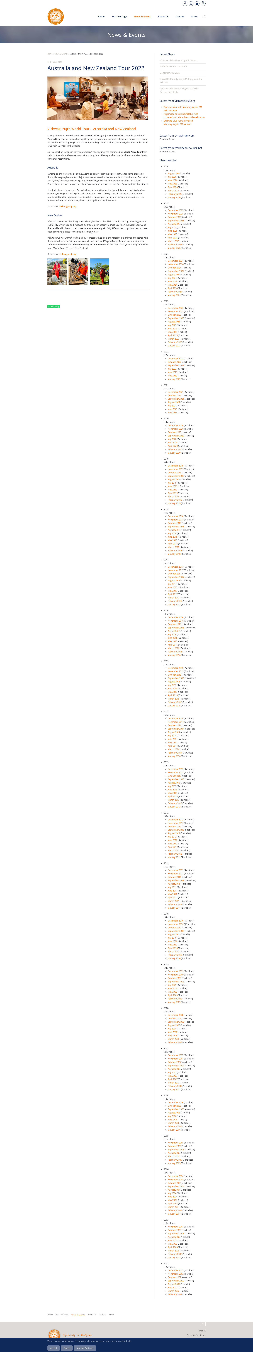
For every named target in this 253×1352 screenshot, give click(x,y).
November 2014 (176, 721)
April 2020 (173, 445)
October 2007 (175, 1062)
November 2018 (176, 519)
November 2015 (176, 671)
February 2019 (175, 499)
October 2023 (175, 314)
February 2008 (175, 1042)
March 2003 (174, 1250)
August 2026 (174, 173)
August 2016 (174, 631)
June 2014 (173, 739)
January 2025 (174, 247)
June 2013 (173, 789)
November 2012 (176, 823)
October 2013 (175, 775)
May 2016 (173, 641)
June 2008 (173, 1032)
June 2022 (173, 372)
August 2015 (174, 681)
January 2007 (174, 1089)
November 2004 (176, 1179)
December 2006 (176, 1102)
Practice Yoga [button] (119, 16)
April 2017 (173, 594)
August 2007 (174, 1068)
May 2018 (173, 540)
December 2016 (176, 617)
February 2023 (175, 342)
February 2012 (175, 853)
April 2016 (173, 644)
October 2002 (175, 1277)
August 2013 (174, 782)
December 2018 (176, 516)
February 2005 (175, 1159)
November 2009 (176, 974)
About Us (92, 1314)
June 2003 (173, 1240)
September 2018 (176, 526)
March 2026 (174, 190)
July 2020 (172, 439)
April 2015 (173, 695)
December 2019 (176, 465)
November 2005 (176, 1142)
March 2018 (174, 547)
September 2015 (176, 678)
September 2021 (176, 398)
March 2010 (174, 951)
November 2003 (176, 1226)
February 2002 (175, 1294)
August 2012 (174, 833)
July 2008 (172, 1028)
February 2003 (175, 1254)
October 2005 (175, 1146)
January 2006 (174, 1129)
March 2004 (174, 1206)
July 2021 (172, 405)
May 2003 (173, 1243)
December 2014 (176, 718)
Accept (53, 1348)
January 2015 (174, 705)
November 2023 (176, 311)
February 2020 (175, 449)
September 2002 (176, 1280)
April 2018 (173, 543)
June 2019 (173, 486)
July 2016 (172, 634)
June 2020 (173, 442)
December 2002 (176, 1270)
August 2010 (174, 934)
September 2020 (176, 435)
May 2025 (173, 234)
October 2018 (175, 523)
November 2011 (176, 873)
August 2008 (174, 1025)
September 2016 (176, 627)
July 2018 (172, 533)
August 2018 (174, 529)
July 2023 (172, 325)
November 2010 (176, 924)
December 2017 (176, 566)
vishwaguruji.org (67, 206)
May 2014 (173, 742)
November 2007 (176, 1058)
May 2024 (173, 284)
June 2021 (173, 409)
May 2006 (173, 1119)
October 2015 (175, 674)
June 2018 (173, 536)
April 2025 (173, 237)
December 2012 (176, 819)
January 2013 (174, 806)
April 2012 (173, 847)
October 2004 (175, 1183)
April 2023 (173, 335)
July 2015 (172, 685)
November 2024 (176, 264)
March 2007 (174, 1082)
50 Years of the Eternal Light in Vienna (178, 60)
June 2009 (173, 988)
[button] (204, 16)
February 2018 (175, 550)
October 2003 (175, 1230)
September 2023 (176, 318)
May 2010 (173, 944)
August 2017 (174, 580)
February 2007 (175, 1086)
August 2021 (174, 402)
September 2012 (176, 829)
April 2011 (173, 897)
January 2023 (174, 345)
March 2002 (174, 1290)
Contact (102, 1314)
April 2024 (173, 288)
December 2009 (176, 971)
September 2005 (176, 1149)
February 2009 (175, 998)
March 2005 (174, 1156)
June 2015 (173, 688)
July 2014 (172, 735)
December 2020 (176, 425)
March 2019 (174, 496)
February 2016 (175, 651)
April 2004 (173, 1203)
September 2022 (176, 365)
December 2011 (176, 870)
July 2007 (172, 1072)
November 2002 (176, 1273)
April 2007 (173, 1079)
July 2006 (172, 1116)
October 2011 (175, 877)
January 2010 (174, 958)
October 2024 (175, 267)
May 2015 (173, 691)
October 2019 (175, 472)
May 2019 (173, 489)
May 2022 (173, 375)
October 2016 (175, 624)
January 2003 (174, 1257)
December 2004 (176, 1176)
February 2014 (175, 752)
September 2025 (176, 220)
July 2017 (172, 583)
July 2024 (172, 277)
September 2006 (176, 1109)
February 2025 (175, 244)
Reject (67, 1348)
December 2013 (176, 769)
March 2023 (174, 338)
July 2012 (172, 836)
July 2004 (172, 1193)
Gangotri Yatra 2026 (170, 72)
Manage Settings (85, 1348)
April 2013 (173, 796)
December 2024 (176, 260)
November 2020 (176, 428)
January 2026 (174, 197)
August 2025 (174, 224)
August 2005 (174, 1152)
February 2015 (175, 702)
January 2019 (174, 503)
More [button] (194, 16)
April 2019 (173, 493)
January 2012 (174, 857)
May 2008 (173, 1035)
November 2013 (176, 772)
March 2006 (174, 1122)
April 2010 (173, 948)
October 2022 (175, 361)
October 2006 (175, 1105)
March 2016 (174, 648)
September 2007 (176, 1065)
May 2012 (173, 843)
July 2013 (172, 786)
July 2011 (172, 887)
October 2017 (175, 573)
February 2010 (175, 954)
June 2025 (173, 230)
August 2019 (174, 479)
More (111, 1314)
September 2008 (176, 1021)
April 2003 (173, 1247)
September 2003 (176, 1233)
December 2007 (176, 1055)
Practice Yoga (62, 1314)
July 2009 (172, 984)
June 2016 (173, 637)
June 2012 (173, 840)
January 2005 (174, 1163)
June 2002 (173, 1287)
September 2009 (176, 981)
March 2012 (174, 850)
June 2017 (173, 587)
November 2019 (176, 469)
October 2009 (175, 978)
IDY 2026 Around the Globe (173, 66)
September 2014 (176, 728)
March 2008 (174, 1038)
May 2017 (173, 590)
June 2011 (173, 890)
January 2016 (174, 655)
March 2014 (174, 749)
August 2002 (174, 1284)
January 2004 (174, 1213)
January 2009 (174, 1002)
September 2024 (176, 271)
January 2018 (174, 553)
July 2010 (172, 937)
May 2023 (173, 331)
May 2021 (173, 412)
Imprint (202, 1330)
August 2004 (174, 1189)
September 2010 (176, 931)
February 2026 (175, 193)
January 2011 (174, 907)
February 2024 (175, 291)
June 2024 (173, 281)
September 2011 (176, 880)
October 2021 (175, 395)
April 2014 (173, 745)
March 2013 (174, 799)
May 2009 (173, 991)
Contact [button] (180, 16)
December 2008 (176, 1015)
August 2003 (174, 1236)
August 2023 (174, 321)
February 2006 (175, 1126)
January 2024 (174, 295)
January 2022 (174, 379)
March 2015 (174, 698)
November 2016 (176, 620)
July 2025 (172, 227)
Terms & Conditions (196, 1335)
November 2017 (176, 570)
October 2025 (175, 217)
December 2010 (176, 920)
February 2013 (175, 803)
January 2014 (174, 756)
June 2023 (173, 328)
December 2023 (176, 308)
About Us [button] (163, 16)
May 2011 (173, 894)
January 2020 (174, 452)
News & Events (142, 16)
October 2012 (175, 826)
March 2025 (174, 241)
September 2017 (176, 577)
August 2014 (174, 732)
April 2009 (173, 995)
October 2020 (175, 432)
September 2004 (176, 1186)
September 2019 (176, 475)
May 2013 (173, 793)
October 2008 (175, 1018)
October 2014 (175, 725)
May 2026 (173, 183)
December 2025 (176, 210)
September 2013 (176, 779)
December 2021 (176, 391)
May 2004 (173, 1200)
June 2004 (173, 1196)
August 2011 (174, 883)
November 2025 (176, 213)
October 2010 (175, 927)
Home (101, 16)
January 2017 (174, 604)
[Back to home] (55, 16)
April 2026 (173, 187)
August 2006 (174, 1112)
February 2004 (175, 1210)
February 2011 (175, 904)
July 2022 (172, 368)
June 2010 (173, 941)
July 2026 (172, 176)
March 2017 (174, 597)
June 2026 (173, 180)
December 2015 (176, 667)
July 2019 (172, 482)
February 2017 (175, 601)
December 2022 (176, 358)
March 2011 (174, 900)
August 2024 (174, 274)
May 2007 (173, 1075)
